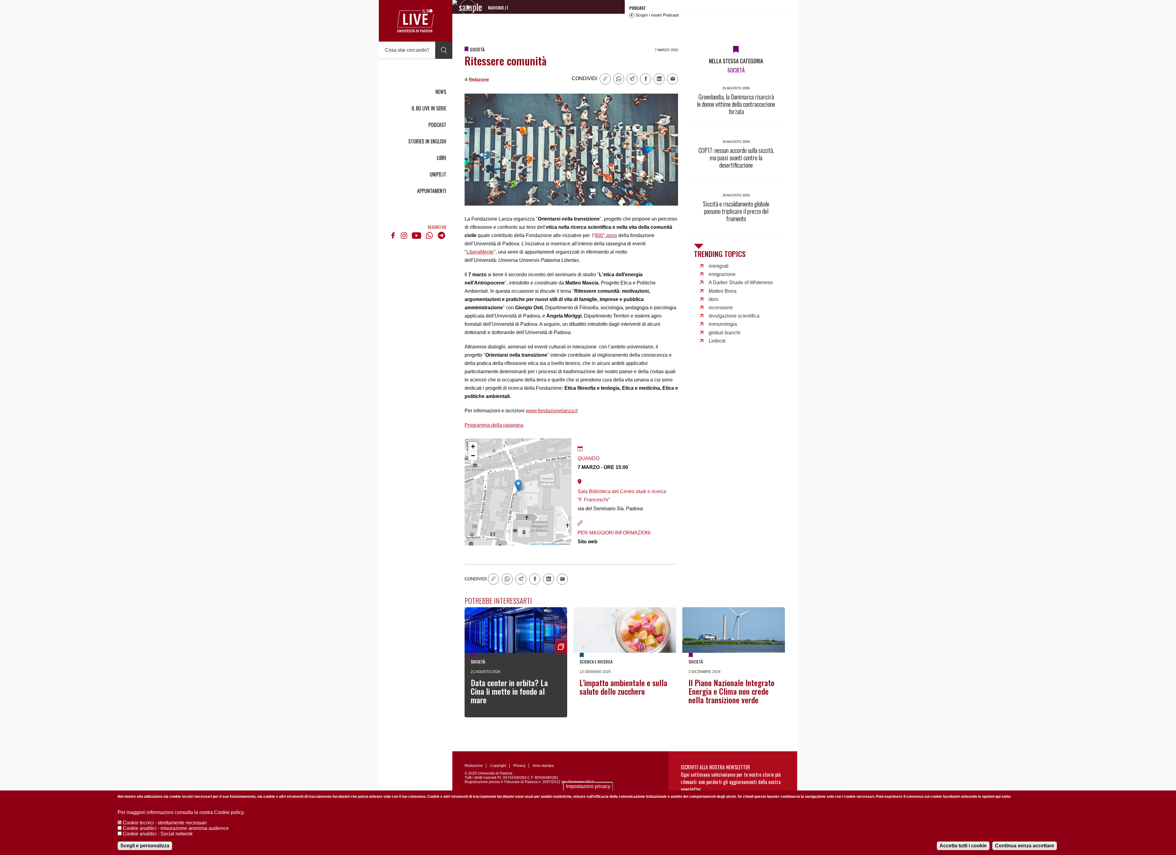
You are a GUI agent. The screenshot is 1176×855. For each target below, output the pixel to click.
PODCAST (437, 124)
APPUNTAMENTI (431, 191)
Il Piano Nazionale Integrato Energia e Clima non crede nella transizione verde (731, 691)
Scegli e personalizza (144, 845)
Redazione (479, 79)
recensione (721, 307)
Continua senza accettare (1024, 845)
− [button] (473, 455)
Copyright (498, 766)
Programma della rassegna (494, 425)
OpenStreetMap (549, 543)
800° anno (606, 235)
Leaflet (533, 543)
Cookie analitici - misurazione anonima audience (176, 828)
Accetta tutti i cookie (963, 845)
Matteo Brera (723, 291)
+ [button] (473, 446)
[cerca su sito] (443, 50)
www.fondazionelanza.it (552, 410)
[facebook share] (645, 78)
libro (713, 299)
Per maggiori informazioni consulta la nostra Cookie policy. (181, 812)
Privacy (519, 766)
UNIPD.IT (438, 174)
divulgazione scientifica (734, 315)
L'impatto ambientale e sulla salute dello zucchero (623, 687)
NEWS (440, 91)
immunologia (723, 324)
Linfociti (717, 341)
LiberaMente (480, 252)
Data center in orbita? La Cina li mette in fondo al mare (509, 691)
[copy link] (605, 78)
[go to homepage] (415, 21)
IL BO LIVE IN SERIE (429, 108)
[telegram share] (632, 78)
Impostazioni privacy (588, 786)
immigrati (719, 266)
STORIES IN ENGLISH (427, 141)
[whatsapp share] (618, 78)
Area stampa (543, 766)
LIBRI (441, 158)
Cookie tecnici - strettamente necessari (165, 822)
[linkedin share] (659, 78)
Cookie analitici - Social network (158, 833)
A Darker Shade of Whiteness (741, 282)
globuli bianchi (725, 332)
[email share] (672, 78)
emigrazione (722, 274)
